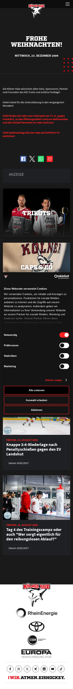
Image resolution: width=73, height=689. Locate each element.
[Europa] (36, 654)
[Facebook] (10, 669)
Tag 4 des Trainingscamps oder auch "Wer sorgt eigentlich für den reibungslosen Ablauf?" (34, 534)
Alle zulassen (36, 390)
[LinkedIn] (44, 669)
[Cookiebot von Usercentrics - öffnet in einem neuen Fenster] (54, 277)
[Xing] (35, 669)
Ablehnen (36, 410)
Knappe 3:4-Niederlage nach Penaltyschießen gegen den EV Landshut (33, 449)
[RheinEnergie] (36, 613)
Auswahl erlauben (36, 400)
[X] (27, 669)
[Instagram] (18, 669)
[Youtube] (52, 669)
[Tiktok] (61, 669)
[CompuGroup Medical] (36, 640)
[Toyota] (36, 627)
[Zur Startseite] (36, 11)
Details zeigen (53, 379)
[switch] (64, 345)
